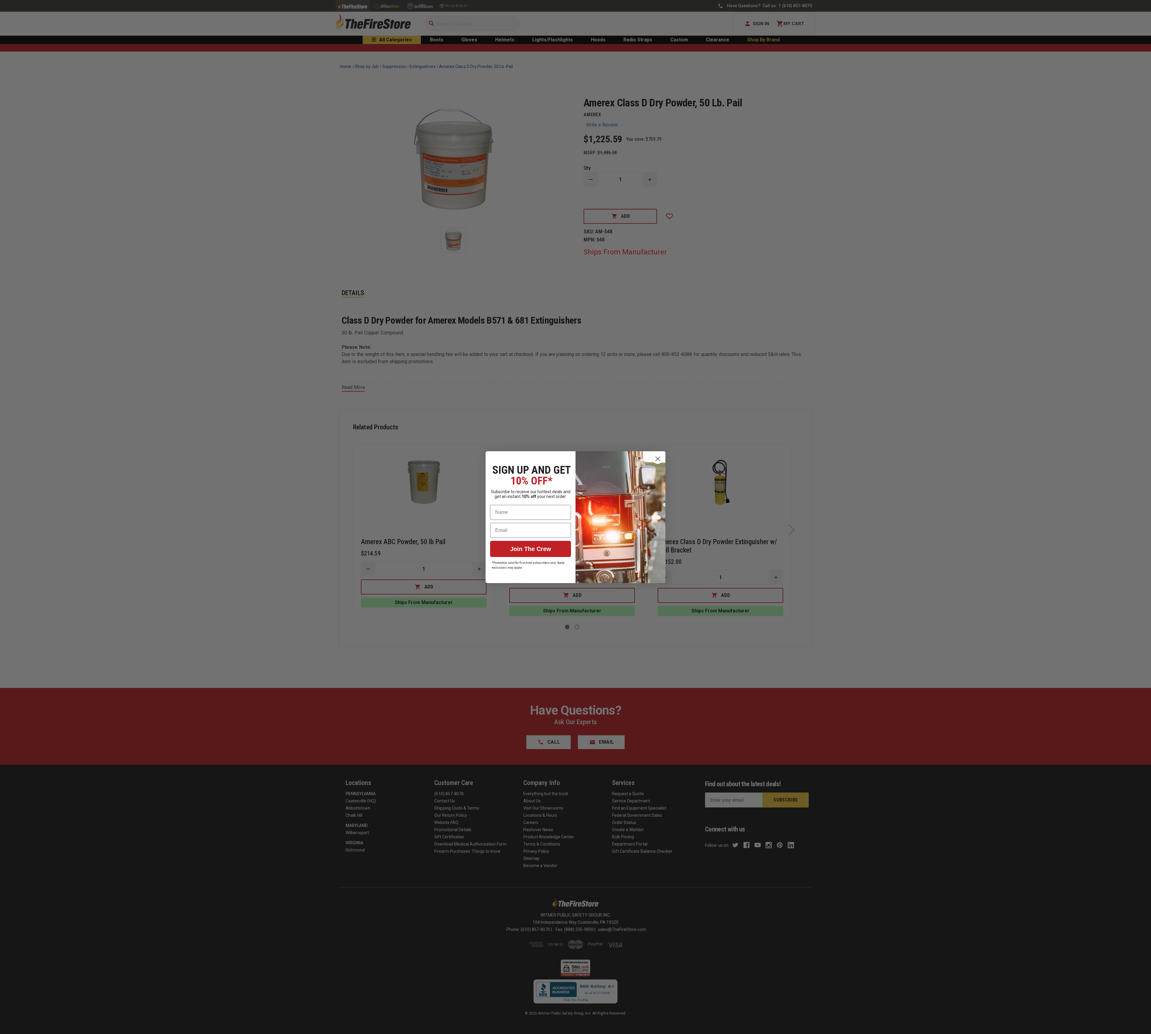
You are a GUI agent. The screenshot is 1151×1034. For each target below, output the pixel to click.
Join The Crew (530, 549)
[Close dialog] (658, 459)
